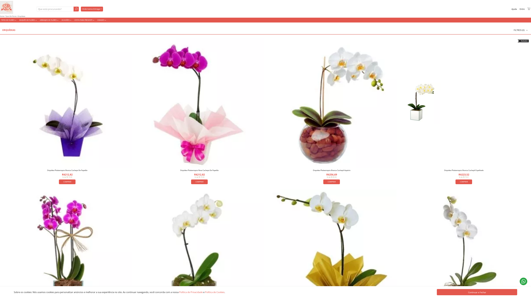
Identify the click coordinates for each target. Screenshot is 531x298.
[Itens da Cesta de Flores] (528, 8)
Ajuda (514, 9)
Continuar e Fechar (477, 292)
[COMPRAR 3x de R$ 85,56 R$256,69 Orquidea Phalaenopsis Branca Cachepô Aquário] (332, 103)
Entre (522, 9)
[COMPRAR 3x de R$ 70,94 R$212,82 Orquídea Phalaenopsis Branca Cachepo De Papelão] (67, 103)
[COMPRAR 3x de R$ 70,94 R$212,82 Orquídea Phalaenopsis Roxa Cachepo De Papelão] (199, 103)
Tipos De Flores (10, 16)
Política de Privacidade (191, 292)
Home (2, 16)
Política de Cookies (215, 292)
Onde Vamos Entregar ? (92, 9)
